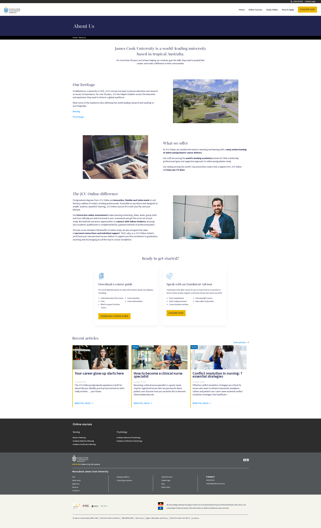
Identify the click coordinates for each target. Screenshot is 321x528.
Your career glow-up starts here (99, 373)
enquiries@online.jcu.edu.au (215, 484)
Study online (76, 480)
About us (75, 487)
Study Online (272, 9)
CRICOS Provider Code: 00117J (180, 518)
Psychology (78, 116)
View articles (239, 342)
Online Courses (255, 9)
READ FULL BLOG (83, 403)
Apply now (75, 484)
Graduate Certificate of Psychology (129, 441)
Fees (73, 477)
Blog (163, 484)
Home (241, 9)
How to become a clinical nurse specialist (158, 375)
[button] (307, 10)
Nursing (76, 111)
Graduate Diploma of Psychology (128, 438)
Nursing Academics (123, 477)
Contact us (75, 491)
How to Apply (288, 9)
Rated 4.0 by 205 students (90, 464)
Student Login (310, 1)
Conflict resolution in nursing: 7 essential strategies (217, 375)
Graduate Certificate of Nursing (84, 444)
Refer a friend (166, 487)
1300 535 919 (298, 1)
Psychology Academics (124, 480)
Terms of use (139, 518)
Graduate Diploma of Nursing (83, 441)
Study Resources (167, 477)
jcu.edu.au (195, 518)
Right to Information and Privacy (157, 518)
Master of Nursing (79, 438)
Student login (166, 480)
